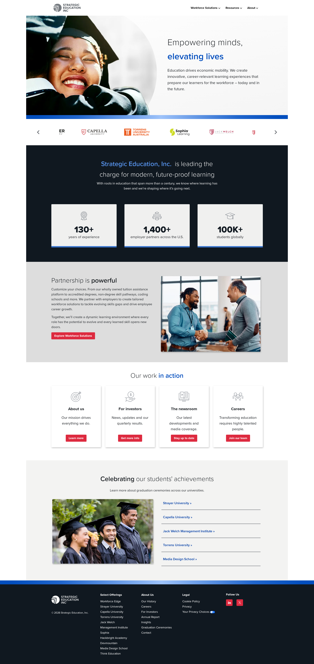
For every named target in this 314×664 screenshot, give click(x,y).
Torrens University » (177, 545)
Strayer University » (177, 503)
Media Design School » (180, 559)
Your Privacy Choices (195, 612)
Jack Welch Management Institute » (189, 531)
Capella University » (177, 517)
